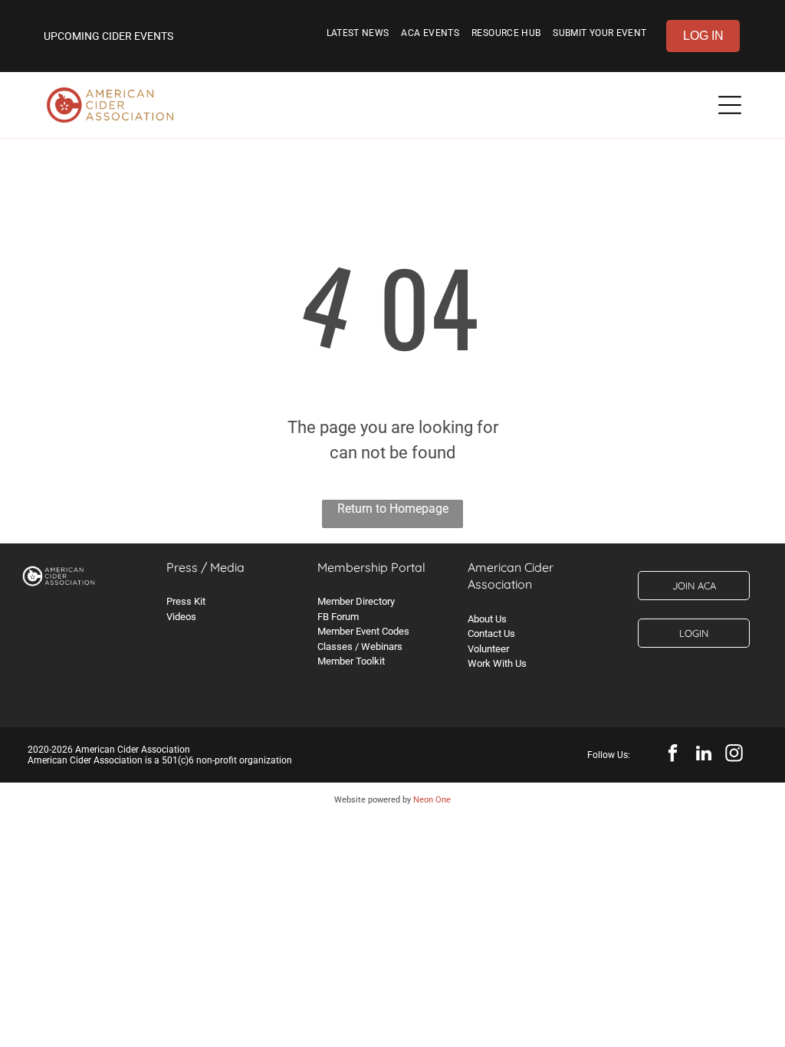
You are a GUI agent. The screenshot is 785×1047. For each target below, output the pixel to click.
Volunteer (488, 649)
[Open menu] (729, 105)
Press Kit (185, 601)
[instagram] (734, 755)
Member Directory (356, 601)
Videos (181, 616)
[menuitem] (358, 36)
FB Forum (338, 616)
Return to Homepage (392, 508)
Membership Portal (371, 567)
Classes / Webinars (359, 646)
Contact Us (491, 633)
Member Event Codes (363, 631)
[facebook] (672, 755)
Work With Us (497, 663)
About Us (487, 619)
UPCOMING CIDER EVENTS (108, 36)
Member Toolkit (351, 661)
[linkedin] (703, 755)
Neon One (432, 800)
